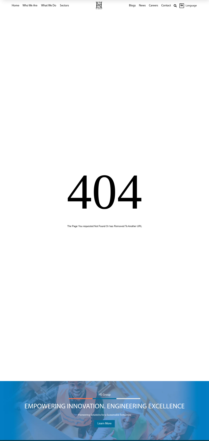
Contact (166, 5)
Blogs (132, 5)
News (142, 5)
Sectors (64, 5)
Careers (153, 5)
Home (15, 5)
